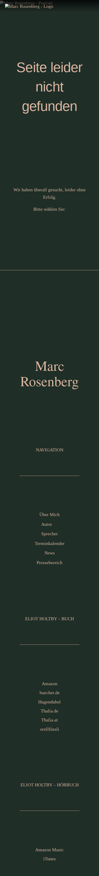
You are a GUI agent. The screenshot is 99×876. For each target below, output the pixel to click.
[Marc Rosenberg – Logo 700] (29, 6)
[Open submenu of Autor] (89, 524)
